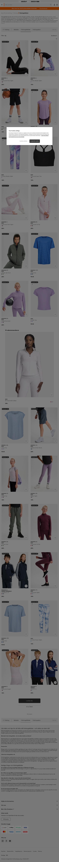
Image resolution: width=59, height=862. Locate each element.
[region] (29, 136)
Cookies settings (23, 141)
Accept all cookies (34, 141)
